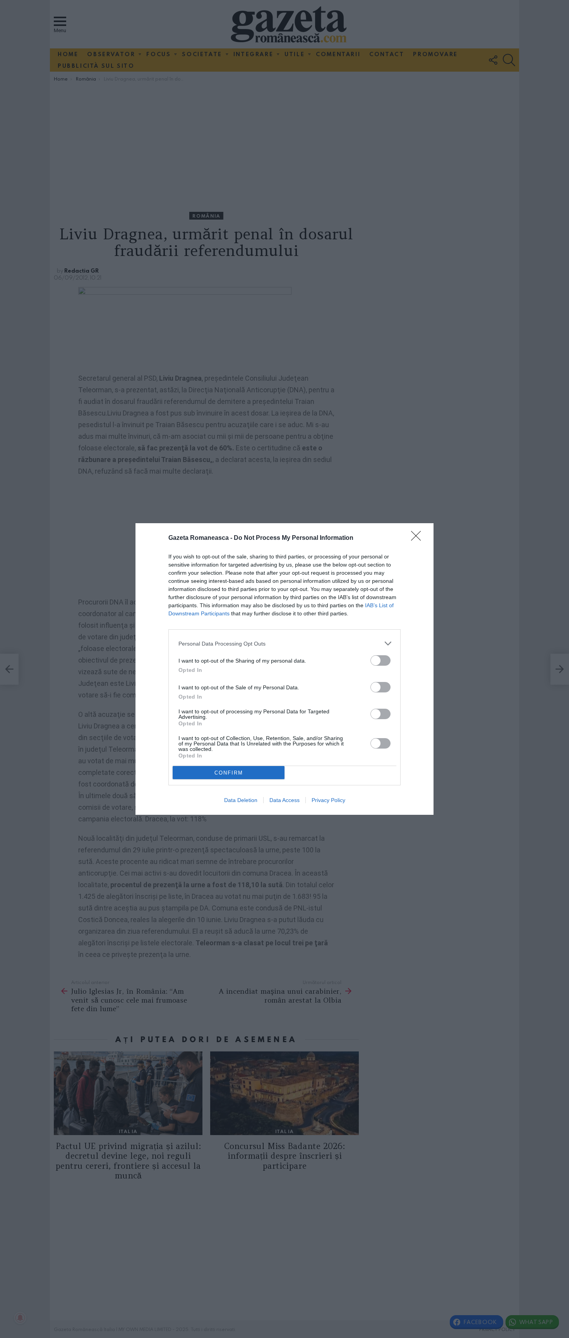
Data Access (284, 800)
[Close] (418, 538)
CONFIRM (228, 773)
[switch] (380, 660)
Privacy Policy (328, 800)
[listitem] (284, 643)
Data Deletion (240, 800)
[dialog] (284, 669)
